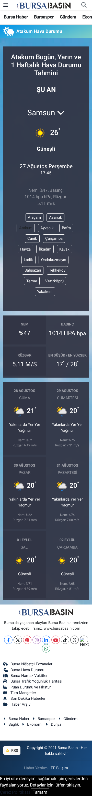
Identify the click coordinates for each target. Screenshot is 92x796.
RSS (14, 750)
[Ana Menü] (5, 4)
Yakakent (45, 291)
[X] (18, 640)
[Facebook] (8, 640)
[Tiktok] (65, 640)
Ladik (28, 259)
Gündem (68, 17)
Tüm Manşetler (23, 692)
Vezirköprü (54, 281)
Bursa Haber (16, 17)
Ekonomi (34, 724)
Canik (32, 238)
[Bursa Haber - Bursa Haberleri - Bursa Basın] (44, 5)
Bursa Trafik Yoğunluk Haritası (36, 681)
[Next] (84, 640)
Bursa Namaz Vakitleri (29, 675)
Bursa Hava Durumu (27, 670)
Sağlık (13, 724)
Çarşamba (54, 238)
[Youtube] (55, 640)
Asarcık (55, 217)
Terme (31, 281)
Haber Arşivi (20, 704)
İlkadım (45, 249)
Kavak (64, 249)
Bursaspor (44, 17)
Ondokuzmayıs (53, 259)
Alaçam (34, 217)
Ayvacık (47, 228)
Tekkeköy (57, 270)
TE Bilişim (59, 768)
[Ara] (84, 5)
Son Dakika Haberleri (28, 698)
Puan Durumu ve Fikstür (30, 687)
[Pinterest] (27, 640)
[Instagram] (36, 640)
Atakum (25, 228)
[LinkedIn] (46, 640)
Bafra (66, 228)
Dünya (56, 724)
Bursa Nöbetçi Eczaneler (31, 664)
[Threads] (74, 640)
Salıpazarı (33, 270)
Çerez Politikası (15, 792)
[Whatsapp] (46, 648)
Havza (25, 249)
